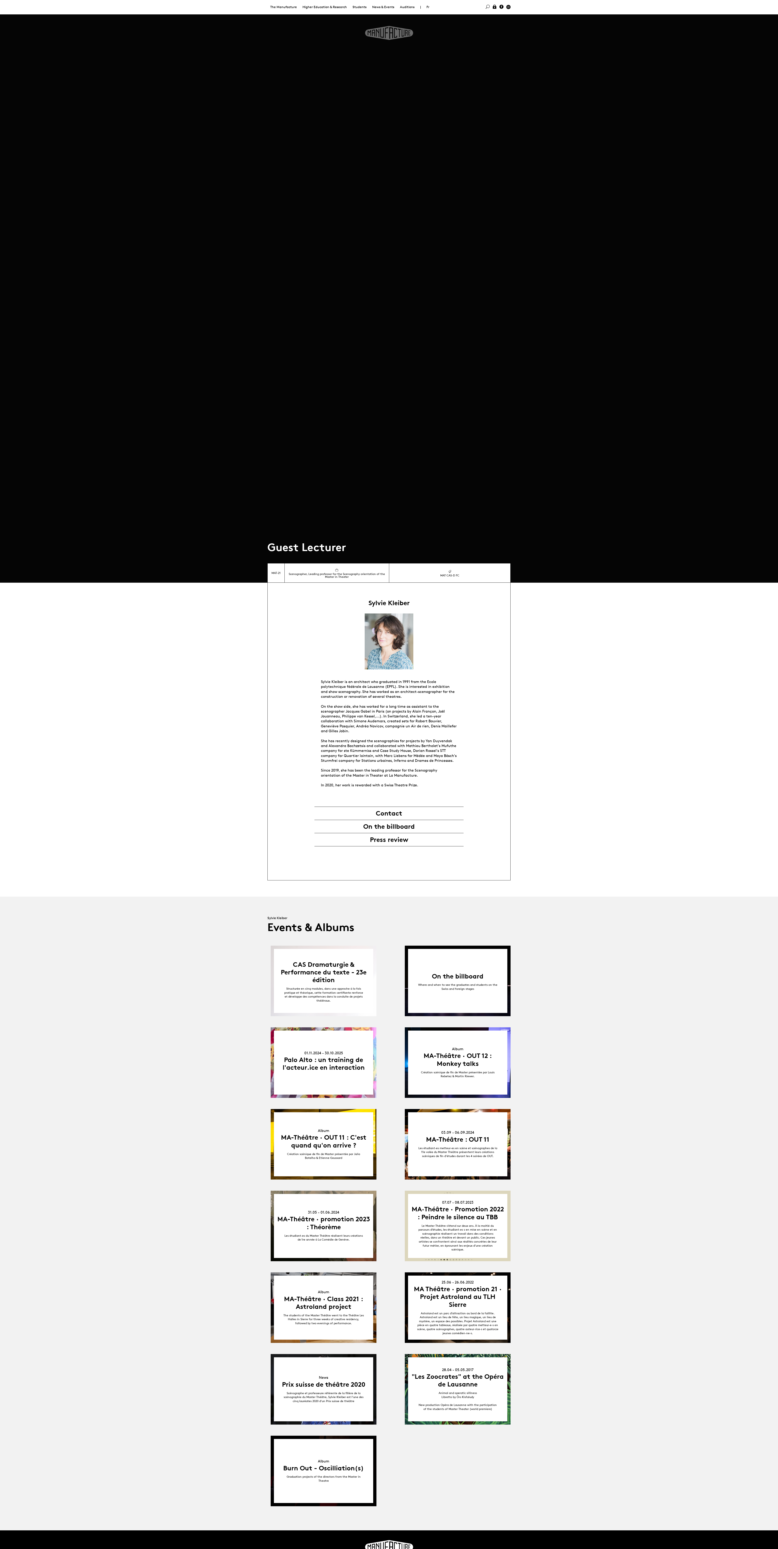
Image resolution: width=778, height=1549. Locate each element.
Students (360, 7)
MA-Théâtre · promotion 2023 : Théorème (323, 1223)
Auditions (407, 7)
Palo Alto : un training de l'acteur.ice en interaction (324, 1063)
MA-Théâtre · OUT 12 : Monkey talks (458, 1059)
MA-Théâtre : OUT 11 (457, 1139)
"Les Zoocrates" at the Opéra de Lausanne (458, 1380)
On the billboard (389, 826)
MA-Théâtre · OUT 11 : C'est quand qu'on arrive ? (323, 1141)
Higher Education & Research (324, 7)
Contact (389, 813)
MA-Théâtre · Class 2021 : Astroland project (323, 1302)
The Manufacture (283, 7)
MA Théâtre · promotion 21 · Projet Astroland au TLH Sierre (458, 1296)
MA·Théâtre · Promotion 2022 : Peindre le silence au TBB (458, 1213)
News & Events (383, 7)
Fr (427, 7)
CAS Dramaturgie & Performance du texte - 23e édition (324, 972)
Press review (389, 840)
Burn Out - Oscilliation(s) (323, 1468)
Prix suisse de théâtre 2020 (323, 1384)
